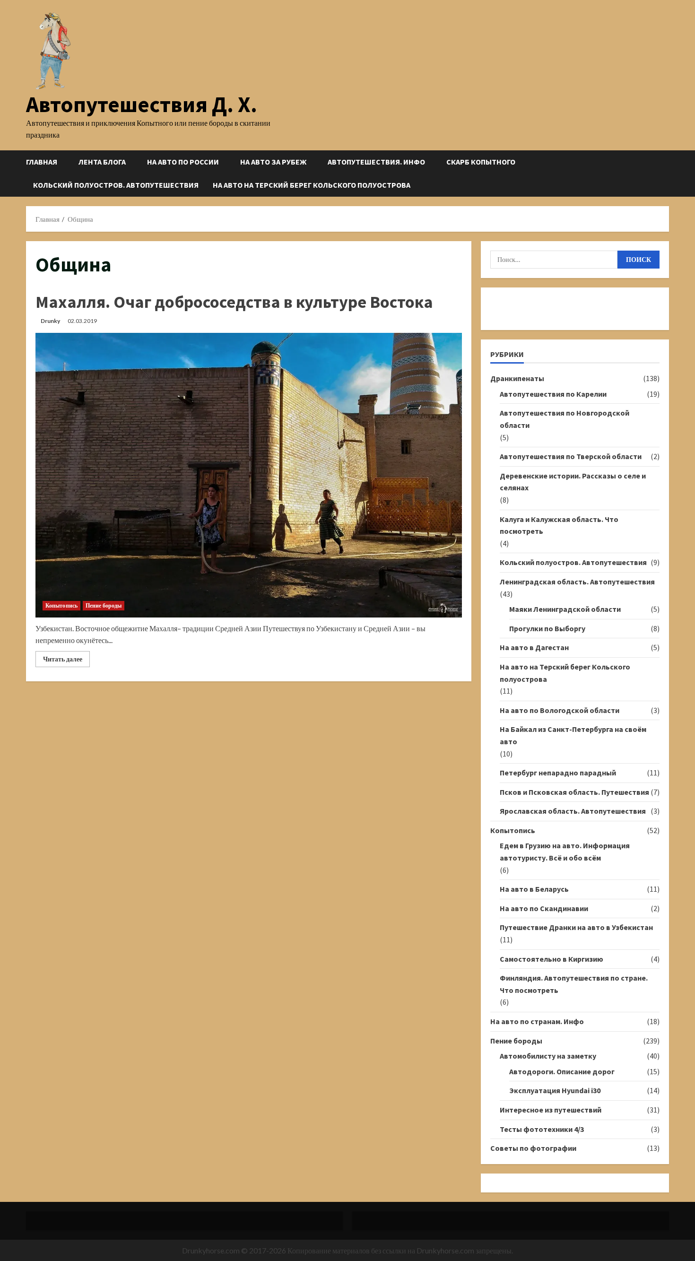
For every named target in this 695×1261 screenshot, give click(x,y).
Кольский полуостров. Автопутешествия (116, 185)
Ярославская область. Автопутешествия (573, 811)
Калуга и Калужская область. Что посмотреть (559, 525)
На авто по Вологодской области (559, 710)
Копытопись (61, 605)
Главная (41, 161)
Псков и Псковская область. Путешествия (574, 792)
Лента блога (102, 161)
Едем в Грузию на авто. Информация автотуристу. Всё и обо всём (565, 851)
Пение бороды (104, 605)
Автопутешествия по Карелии (553, 394)
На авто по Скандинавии (544, 908)
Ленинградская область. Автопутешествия (577, 581)
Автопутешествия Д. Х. (141, 104)
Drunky (50, 320)
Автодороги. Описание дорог (562, 1071)
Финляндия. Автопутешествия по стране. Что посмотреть (574, 984)
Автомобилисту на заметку (548, 1056)
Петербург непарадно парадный (558, 772)
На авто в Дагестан (534, 647)
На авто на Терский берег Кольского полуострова (311, 185)
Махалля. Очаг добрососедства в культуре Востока (234, 302)
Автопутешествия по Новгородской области (564, 419)
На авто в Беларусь (534, 889)
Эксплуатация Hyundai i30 (554, 1090)
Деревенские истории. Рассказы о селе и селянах (573, 482)
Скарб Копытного (480, 161)
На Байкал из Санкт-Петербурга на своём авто (573, 735)
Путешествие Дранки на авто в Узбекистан (576, 927)
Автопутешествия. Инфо (376, 161)
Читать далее (66, 660)
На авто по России (183, 161)
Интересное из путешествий (550, 1109)
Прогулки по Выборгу (547, 628)
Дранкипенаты (517, 378)
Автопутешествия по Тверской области (571, 456)
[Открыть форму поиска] (666, 173)
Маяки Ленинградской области (565, 609)
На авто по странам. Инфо (537, 1021)
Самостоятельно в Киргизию (551, 959)
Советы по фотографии (533, 1148)
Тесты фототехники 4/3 (542, 1129)
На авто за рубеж (273, 161)
